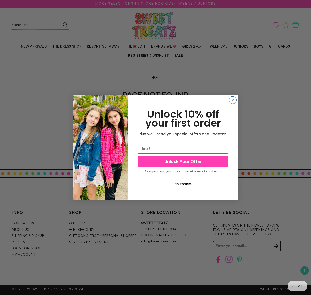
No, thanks (183, 184)
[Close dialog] (232, 100)
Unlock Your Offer (183, 161)
